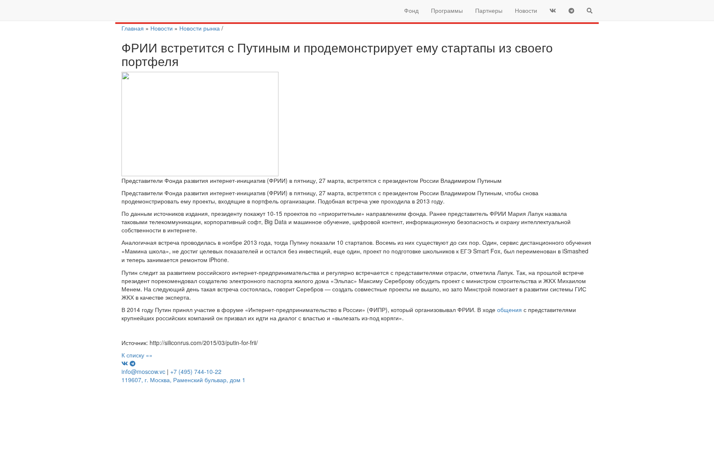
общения (509, 309)
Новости (526, 10)
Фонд (411, 10)
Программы (447, 10)
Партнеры (488, 10)
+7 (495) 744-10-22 (195, 371)
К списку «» (136, 355)
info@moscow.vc (143, 371)
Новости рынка (199, 28)
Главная (132, 28)
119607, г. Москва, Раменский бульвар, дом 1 (183, 380)
